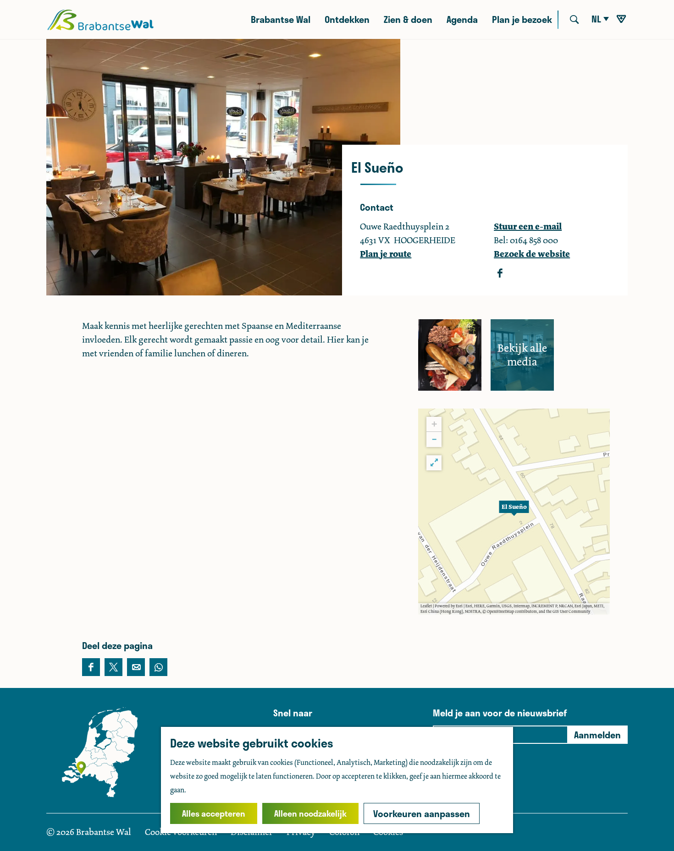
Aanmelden (597, 735)
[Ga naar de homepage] (100, 19)
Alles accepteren (213, 813)
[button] (513, 511)
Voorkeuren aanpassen (421, 813)
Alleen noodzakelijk (310, 813)
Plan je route (385, 254)
